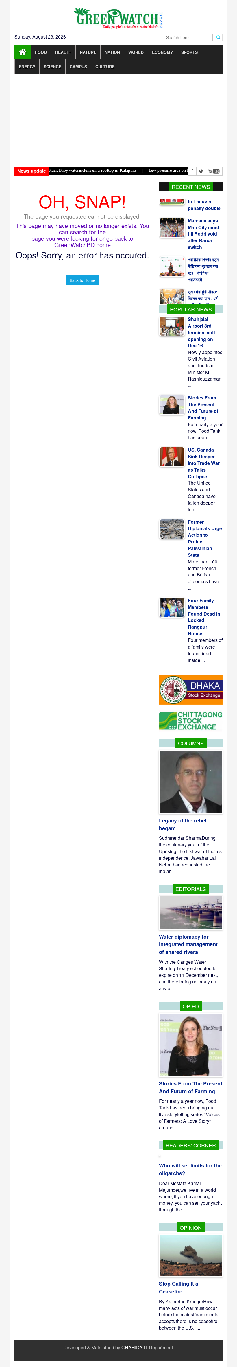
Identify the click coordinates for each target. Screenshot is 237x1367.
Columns (191, 743)
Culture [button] (104, 67)
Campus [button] (78, 67)
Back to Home (82, 280)
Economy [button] (162, 52)
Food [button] (41, 52)
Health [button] (63, 52)
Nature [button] (88, 52)
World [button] (136, 52)
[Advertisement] (118, 120)
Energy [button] (27, 67)
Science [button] (52, 67)
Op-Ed (191, 1006)
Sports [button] (189, 52)
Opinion (191, 1227)
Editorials (190, 889)
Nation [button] (112, 52)
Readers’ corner (191, 1145)
